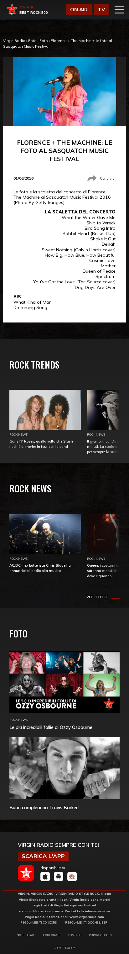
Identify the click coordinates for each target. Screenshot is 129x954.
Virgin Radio (14, 40)
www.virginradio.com (87, 917)
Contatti (74, 935)
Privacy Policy (100, 935)
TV (101, 9)
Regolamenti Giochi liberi (86, 922)
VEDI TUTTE (97, 597)
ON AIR (79, 9)
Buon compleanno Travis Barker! (44, 807)
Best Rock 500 (33, 12)
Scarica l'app (43, 856)
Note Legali (26, 935)
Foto (32, 40)
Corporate (51, 935)
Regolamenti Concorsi (39, 922)
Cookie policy (64, 948)
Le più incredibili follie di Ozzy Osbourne (50, 727)
